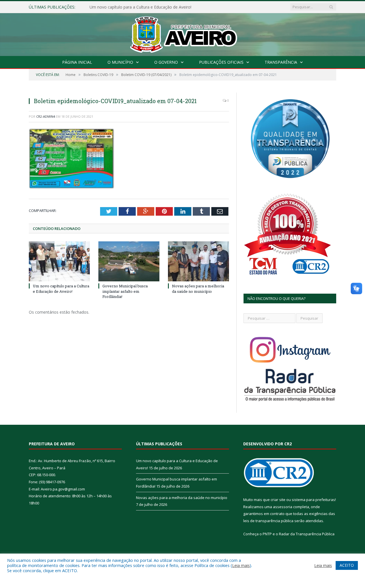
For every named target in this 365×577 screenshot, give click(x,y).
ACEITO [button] (347, 565)
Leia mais (241, 565)
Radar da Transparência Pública (306, 533)
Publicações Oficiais (221, 62)
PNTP (267, 533)
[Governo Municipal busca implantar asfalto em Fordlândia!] (128, 261)
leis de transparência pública (268, 520)
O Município (120, 62)
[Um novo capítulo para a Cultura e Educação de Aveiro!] (59, 261)
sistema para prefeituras (313, 499)
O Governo (166, 62)
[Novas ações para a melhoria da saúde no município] (198, 261)
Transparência (281, 62)
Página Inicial (77, 62)
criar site (278, 499)
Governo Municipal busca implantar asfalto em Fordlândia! (143, 7)
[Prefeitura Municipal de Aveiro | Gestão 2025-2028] (182, 33)
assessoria (282, 506)
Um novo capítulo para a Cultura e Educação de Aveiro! (61, 288)
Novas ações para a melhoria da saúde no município (198, 288)
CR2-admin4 (45, 116)
